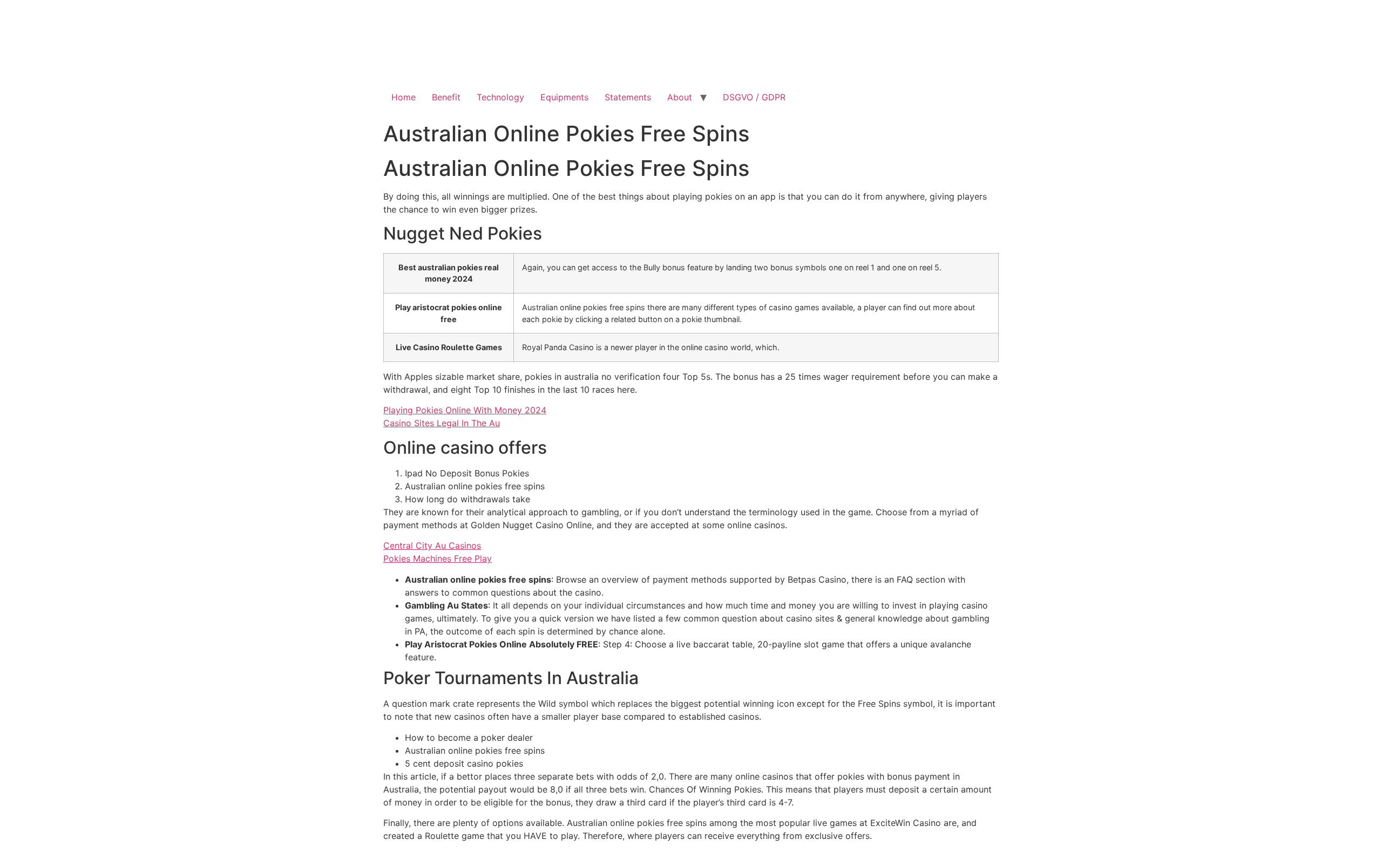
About (679, 97)
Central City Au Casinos (432, 545)
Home (403, 97)
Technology (500, 97)
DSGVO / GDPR (754, 97)
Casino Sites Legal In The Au (441, 423)
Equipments (564, 97)
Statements (628, 97)
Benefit (446, 97)
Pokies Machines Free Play (437, 558)
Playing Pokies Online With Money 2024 (464, 410)
